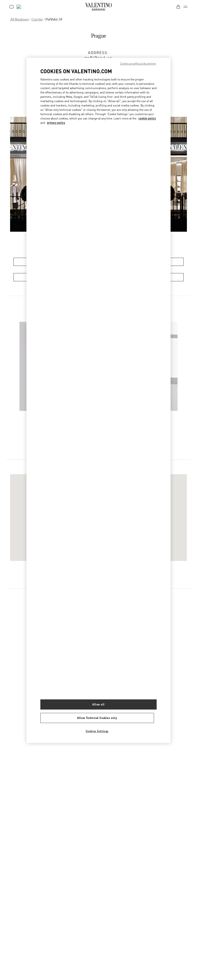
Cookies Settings (97, 731)
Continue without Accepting (138, 63)
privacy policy (56, 123)
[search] (18, 6)
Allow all (98, 704)
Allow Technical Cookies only (97, 718)
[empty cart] (178, 6)
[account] (11, 6)
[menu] (185, 6)
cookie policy (147, 118)
